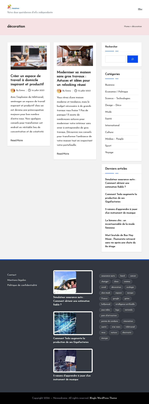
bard (122, 276)
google (116, 299)
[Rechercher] (132, 59)
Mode (108, 112)
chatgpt (105, 282)
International (112, 125)
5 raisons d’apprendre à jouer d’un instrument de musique (121, 211)
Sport (108, 146)
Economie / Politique (116, 92)
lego (117, 310)
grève (127, 299)
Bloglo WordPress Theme (103, 398)
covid (103, 287)
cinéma (127, 282)
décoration (116, 287)
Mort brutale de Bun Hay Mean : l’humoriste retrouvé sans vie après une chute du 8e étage (120, 241)
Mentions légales (16, 280)
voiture (114, 333)
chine (116, 282)
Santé (108, 119)
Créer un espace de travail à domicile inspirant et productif (27, 80)
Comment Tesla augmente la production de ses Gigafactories (121, 198)
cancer (133, 276)
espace (119, 293)
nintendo (129, 310)
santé (103, 327)
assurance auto (108, 276)
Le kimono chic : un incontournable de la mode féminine (120, 224)
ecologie (130, 287)
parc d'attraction (109, 316)
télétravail (130, 327)
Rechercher (111, 46)
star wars (116, 327)
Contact (11, 275)
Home (127, 26)
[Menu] (140, 9)
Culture (109, 132)
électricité (127, 333)
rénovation (128, 321)
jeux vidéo (105, 310)
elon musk (105, 293)
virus (103, 333)
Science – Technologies (117, 98)
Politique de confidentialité (22, 285)
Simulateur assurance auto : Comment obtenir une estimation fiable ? (120, 183)
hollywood (105, 304)
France (104, 299)
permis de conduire (109, 321)
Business (109, 85)
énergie (104, 338)
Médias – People (114, 139)
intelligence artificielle (125, 304)
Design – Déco (113, 105)
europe (130, 293)
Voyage (109, 152)
